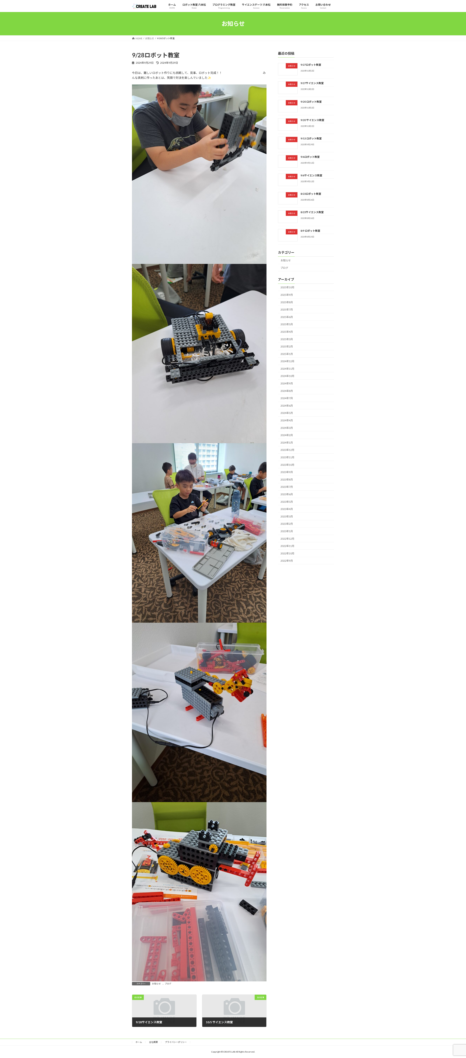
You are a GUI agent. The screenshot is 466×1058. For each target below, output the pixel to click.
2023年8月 (287, 479)
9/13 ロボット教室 (311, 138)
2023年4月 (287, 509)
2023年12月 (287, 449)
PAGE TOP (452, 1022)
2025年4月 (287, 331)
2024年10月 (287, 375)
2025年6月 (287, 317)
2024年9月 (287, 383)
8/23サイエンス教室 (312, 212)
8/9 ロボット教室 (310, 230)
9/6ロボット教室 (310, 156)
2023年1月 (287, 531)
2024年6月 (287, 405)
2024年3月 (287, 427)
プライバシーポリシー (176, 1042)
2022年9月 (287, 560)
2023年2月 (287, 523)
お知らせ (156, 983)
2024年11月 (287, 368)
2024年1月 (287, 442)
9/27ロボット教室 (311, 64)
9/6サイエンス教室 (311, 175)
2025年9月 (287, 294)
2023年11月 (287, 457)
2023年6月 (287, 494)
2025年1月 (287, 353)
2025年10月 (287, 287)
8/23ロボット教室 (311, 193)
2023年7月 (287, 486)
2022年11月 (287, 545)
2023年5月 (287, 501)
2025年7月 (287, 309)
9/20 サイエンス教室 (312, 120)
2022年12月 (287, 538)
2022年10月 (287, 553)
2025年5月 (287, 324)
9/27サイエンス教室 (312, 83)
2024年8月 (287, 390)
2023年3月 (287, 516)
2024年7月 (287, 398)
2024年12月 (287, 361)
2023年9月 (287, 472)
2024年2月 (287, 435)
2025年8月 (287, 302)
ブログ (168, 983)
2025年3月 (287, 339)
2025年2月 (287, 346)
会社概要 (153, 1042)
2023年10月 (287, 464)
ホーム (138, 1042)
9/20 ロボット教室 (311, 101)
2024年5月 (287, 412)
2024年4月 (287, 420)
